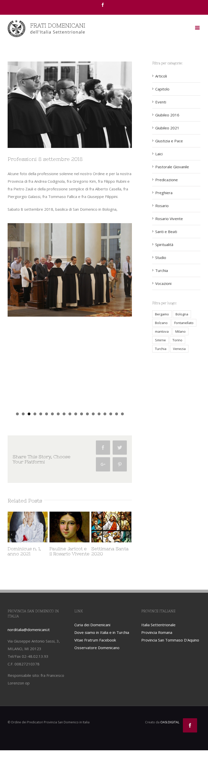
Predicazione (166, 179)
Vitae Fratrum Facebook (95, 647)
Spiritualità (164, 244)
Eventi (160, 101)
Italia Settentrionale (158, 631)
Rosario (162, 205)
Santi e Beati (166, 231)
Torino (177, 340)
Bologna (182, 314)
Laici (159, 153)
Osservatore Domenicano (96, 654)
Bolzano (161, 322)
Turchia (161, 270)
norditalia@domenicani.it (29, 636)
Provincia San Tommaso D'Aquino (170, 647)
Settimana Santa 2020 (49, 551)
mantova (162, 331)
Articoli (161, 76)
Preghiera (163, 192)
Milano (180, 331)
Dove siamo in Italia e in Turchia (101, 639)
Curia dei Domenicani (92, 631)
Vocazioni (163, 283)
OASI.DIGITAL (169, 729)
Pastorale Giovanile (172, 166)
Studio (160, 257)
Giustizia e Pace (169, 140)
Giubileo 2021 (167, 127)
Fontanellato (184, 322)
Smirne (160, 340)
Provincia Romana (156, 639)
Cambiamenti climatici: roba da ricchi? (92, 553)
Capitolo (162, 88)
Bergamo (162, 314)
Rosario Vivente (169, 218)
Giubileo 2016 (167, 114)
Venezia (179, 348)
